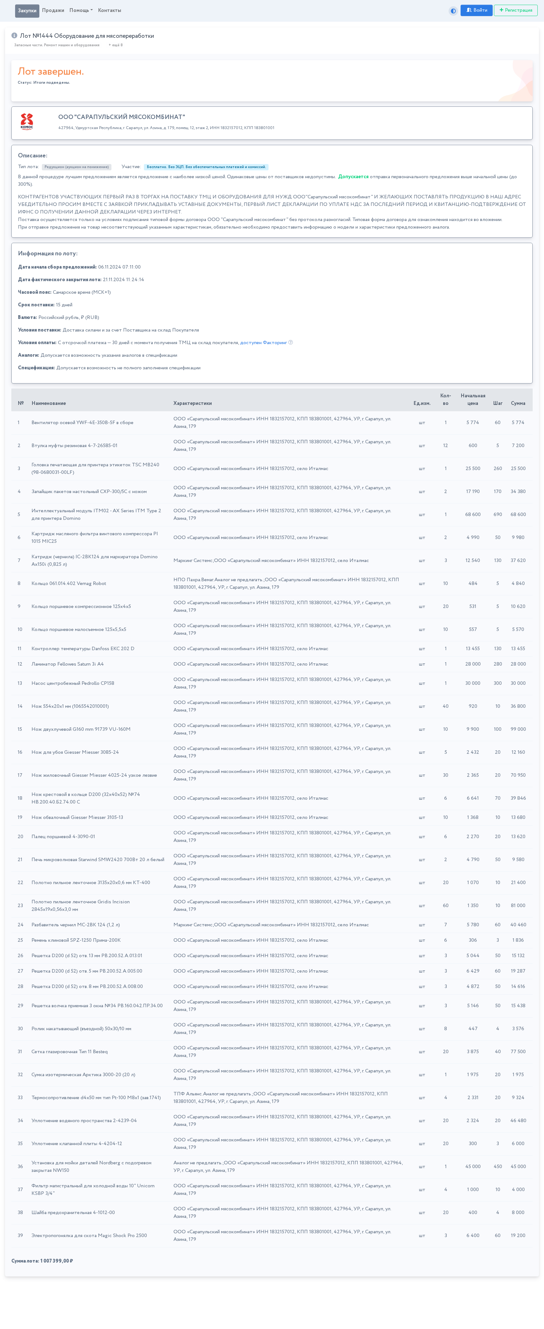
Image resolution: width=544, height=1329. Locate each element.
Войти (480, 10)
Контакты (109, 10)
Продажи (53, 10)
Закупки (27, 10)
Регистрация (518, 10)
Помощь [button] (79, 10)
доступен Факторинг (263, 342)
